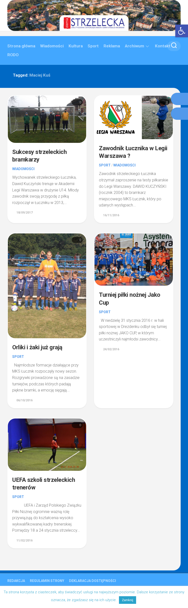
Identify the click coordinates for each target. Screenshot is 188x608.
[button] (181, 31)
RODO (13, 54)
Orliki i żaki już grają (37, 347)
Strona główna (21, 45)
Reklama (112, 45)
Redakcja (16, 581)
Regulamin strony (47, 581)
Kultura (76, 45)
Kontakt (162, 45)
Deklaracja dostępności (92, 581)
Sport (93, 45)
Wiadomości (52, 45)
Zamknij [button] (127, 600)
